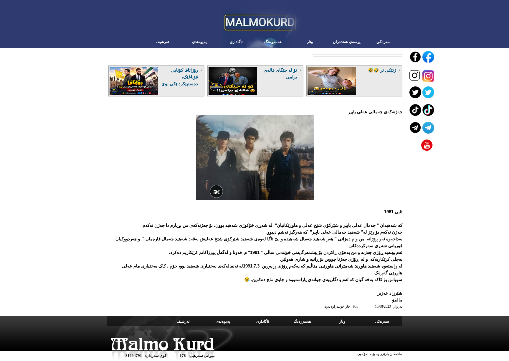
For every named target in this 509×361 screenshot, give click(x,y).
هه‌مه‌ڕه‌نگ (273, 42)
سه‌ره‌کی (383, 42)
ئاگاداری (236, 42)
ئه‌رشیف (162, 42)
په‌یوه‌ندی (199, 42)
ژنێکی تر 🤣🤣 (382, 70)
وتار (310, 42)
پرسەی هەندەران (347, 42)
